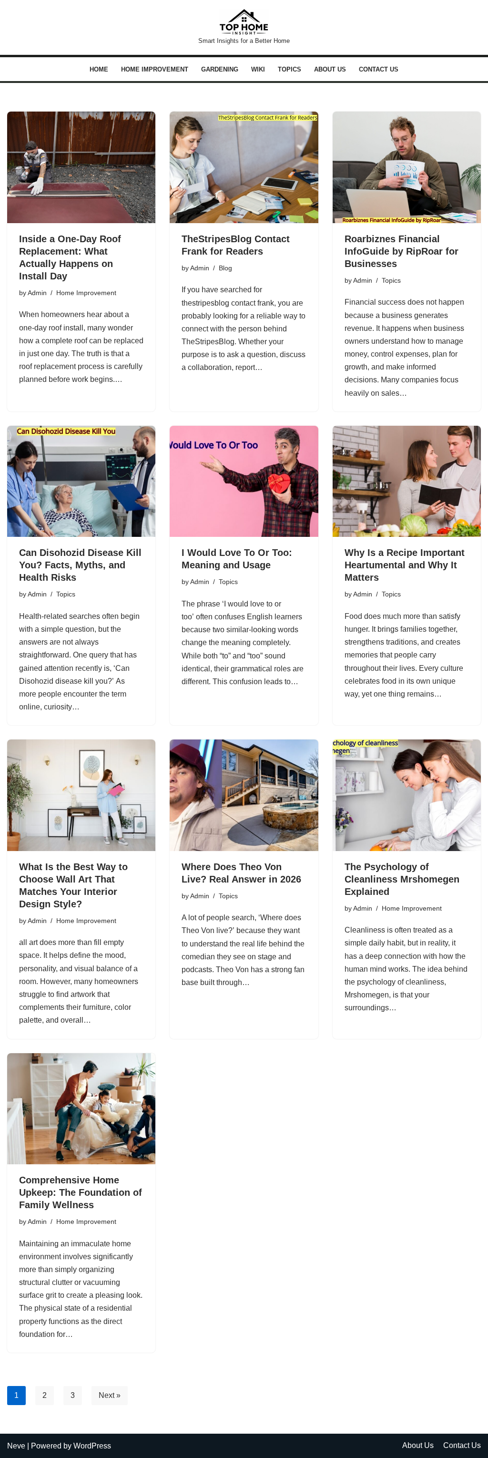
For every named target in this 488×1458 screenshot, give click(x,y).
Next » (110, 1395)
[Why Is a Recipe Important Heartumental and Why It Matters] (407, 481)
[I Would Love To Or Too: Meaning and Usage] (244, 481)
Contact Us (378, 69)
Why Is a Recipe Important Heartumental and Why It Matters (405, 565)
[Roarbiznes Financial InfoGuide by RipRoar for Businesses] (407, 167)
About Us (330, 69)
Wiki (258, 69)
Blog (225, 268)
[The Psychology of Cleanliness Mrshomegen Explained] (407, 795)
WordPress (92, 1446)
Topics (289, 69)
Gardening (219, 69)
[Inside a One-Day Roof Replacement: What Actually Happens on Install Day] (81, 167)
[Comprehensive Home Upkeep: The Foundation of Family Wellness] (81, 1108)
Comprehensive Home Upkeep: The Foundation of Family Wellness (80, 1192)
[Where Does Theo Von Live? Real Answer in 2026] (244, 795)
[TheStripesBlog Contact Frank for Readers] (244, 167)
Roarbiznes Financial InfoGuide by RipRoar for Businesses (401, 251)
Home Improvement (154, 69)
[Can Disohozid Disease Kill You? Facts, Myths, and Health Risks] (81, 481)
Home (99, 69)
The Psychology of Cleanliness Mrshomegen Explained (402, 879)
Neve (16, 1446)
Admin (37, 293)
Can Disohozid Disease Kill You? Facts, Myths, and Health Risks (80, 565)
